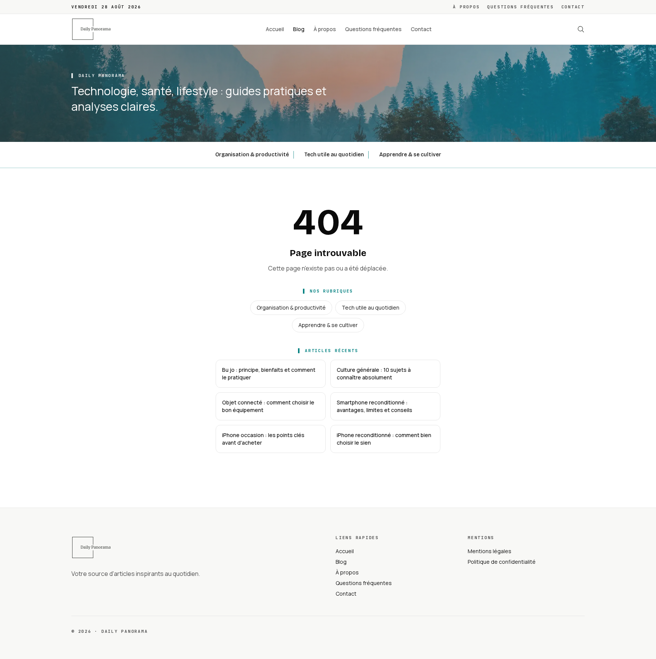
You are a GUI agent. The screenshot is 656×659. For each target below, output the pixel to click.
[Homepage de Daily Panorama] (95, 29)
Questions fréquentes (520, 6)
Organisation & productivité (252, 154)
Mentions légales (489, 551)
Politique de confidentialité (502, 561)
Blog (298, 29)
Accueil (275, 29)
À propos (466, 6)
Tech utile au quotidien (334, 154)
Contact (573, 6)
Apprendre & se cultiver (410, 154)
